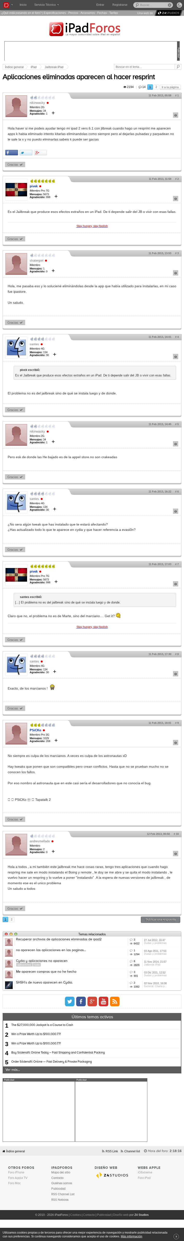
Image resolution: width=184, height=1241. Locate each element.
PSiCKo (35, 730)
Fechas (102, 12)
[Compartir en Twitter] (26, 152)
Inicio (23, 4)
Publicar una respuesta (160, 919)
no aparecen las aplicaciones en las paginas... (51, 950)
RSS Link (112, 1151)
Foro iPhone (16, 1172)
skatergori (36, 260)
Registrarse (119, 4)
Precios (73, 12)
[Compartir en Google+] (40, 152)
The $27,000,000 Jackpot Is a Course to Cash (42, 1025)
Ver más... (13, 1069)
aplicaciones (24, 964)
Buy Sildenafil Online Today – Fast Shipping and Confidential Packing (58, 1052)
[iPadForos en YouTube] (103, 1001)
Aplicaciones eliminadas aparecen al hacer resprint (79, 77)
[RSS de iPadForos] (115, 1001)
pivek (34, 186)
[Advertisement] (39, 1111)
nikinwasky (37, 102)
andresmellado (40, 841)
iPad (34, 67)
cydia (37, 964)
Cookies (75, 1215)
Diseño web (121, 1215)
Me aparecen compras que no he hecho (46, 971)
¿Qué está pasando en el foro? (21, 12)
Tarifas (113, 12)
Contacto (89, 1215)
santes (34, 344)
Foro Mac (14, 1183)
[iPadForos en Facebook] (81, 1001)
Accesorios (87, 12)
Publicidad (104, 1215)
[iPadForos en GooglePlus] (92, 1001)
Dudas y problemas (155, 943)
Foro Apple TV (18, 1178)
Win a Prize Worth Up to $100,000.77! (36, 1034)
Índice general (15, 1151)
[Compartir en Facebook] (11, 152)
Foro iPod (144, 1178)
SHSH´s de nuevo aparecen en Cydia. (44, 982)
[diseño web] (168, 13)
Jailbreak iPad (54, 67)
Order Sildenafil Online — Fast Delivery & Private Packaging (51, 1061)
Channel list (132, 1151)
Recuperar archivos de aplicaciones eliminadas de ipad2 (59, 939)
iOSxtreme (145, 1172)
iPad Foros (92, 29)
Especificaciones (55, 12)
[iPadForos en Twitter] (70, 1001)
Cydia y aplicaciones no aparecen (42, 961)
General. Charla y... (155, 986)
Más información (131, 1236)
